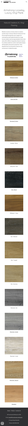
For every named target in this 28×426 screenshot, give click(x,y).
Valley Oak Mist (14, 99)
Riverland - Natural (14, 380)
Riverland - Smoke (14, 332)
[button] (1, 2)
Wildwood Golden (14, 77)
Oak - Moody (14, 189)
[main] (14, 11)
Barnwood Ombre (14, 121)
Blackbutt (14, 404)
